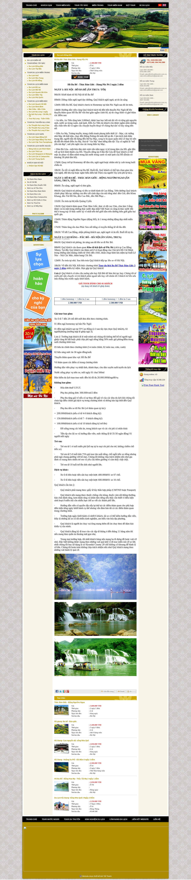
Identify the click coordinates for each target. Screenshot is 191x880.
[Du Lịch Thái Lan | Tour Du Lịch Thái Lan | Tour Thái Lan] (152, 363)
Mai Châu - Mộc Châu (37, 109)
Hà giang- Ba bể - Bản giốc (65, 721)
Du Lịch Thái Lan (35, 151)
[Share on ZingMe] (64, 691)
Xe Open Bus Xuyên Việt (36, 185)
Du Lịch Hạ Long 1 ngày (38, 112)
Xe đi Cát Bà (32, 182)
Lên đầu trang (109, 691)
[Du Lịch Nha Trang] (152, 271)
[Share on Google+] (67, 691)
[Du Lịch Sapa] (152, 229)
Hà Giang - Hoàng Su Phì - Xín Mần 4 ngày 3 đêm (74, 760)
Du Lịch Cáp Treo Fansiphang (40, 142)
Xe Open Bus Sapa (34, 179)
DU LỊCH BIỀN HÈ (34, 60)
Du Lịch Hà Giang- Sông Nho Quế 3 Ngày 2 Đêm (74, 798)
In (130, 691)
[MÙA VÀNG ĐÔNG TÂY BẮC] (152, 187)
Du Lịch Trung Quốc (37, 159)
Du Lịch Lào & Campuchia (39, 156)
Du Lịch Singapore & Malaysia (40, 154)
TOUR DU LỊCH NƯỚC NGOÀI (39, 146)
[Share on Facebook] (57, 691)
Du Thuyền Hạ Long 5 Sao (39, 130)
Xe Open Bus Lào (34, 194)
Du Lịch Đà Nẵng (35, 80)
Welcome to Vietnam (148, 149)
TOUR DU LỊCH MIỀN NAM (37, 84)
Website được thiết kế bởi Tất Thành (97, 876)
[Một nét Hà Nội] (38, 397)
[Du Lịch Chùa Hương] (152, 321)
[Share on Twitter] (60, 691)
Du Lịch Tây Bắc (35, 69)
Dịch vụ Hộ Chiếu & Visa (36, 200)
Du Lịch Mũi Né (35, 90)
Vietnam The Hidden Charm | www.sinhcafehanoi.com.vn (151, 146)
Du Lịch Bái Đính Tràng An (150, 141)
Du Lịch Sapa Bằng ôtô (38, 137)
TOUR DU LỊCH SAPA (35, 134)
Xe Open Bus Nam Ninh (36, 191)
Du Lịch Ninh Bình (36, 107)
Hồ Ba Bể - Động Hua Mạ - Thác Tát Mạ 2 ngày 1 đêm (76, 779)
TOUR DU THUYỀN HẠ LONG (38, 122)
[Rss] (163, 50)
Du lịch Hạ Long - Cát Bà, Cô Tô (40, 115)
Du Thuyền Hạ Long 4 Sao (39, 128)
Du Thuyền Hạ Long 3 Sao (39, 125)
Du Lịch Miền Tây (35, 95)
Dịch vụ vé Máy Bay (34, 206)
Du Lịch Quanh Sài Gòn (38, 92)
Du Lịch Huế (33, 75)
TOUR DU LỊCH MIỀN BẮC (37, 101)
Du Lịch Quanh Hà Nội (37, 104)
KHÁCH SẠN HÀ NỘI (35, 163)
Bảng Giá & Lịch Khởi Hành (40, 149)
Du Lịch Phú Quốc (36, 97)
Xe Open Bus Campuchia (37, 197)
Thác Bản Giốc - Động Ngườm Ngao (69, 702)
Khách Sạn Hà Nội (36, 166)
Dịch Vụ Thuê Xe (33, 203)
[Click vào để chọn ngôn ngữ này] (164, 5)
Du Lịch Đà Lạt (34, 87)
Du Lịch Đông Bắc (36, 66)
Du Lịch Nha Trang (36, 78)
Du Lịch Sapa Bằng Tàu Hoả (40, 139)
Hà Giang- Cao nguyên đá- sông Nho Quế (71, 741)
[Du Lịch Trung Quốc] (152, 292)
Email (122, 691)
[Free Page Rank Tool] (153, 385)
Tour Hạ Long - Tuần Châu (39, 118)
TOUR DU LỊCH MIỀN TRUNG (38, 72)
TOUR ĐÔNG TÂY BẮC (36, 63)
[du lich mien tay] (38, 373)
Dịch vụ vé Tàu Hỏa (34, 188)
